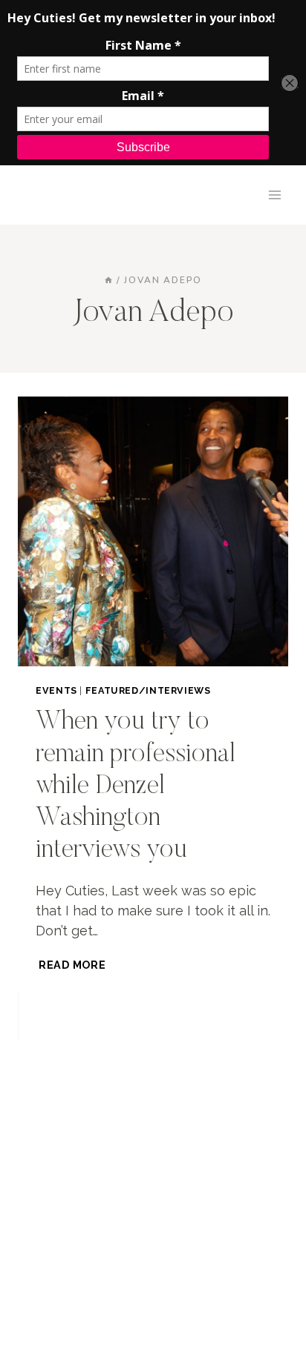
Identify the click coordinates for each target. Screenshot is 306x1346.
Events (56, 690)
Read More (73, 964)
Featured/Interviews (148, 690)
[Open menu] (274, 194)
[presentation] (153, 531)
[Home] (108, 280)
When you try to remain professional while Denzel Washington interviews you (135, 786)
